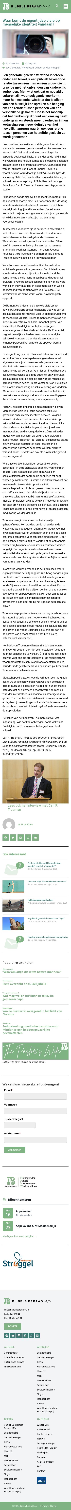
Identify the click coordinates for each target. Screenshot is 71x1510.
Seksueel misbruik (46, 1389)
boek (8, 67)
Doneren (41, 1457)
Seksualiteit (43, 1385)
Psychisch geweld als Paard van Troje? (46, 918)
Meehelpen (42, 1452)
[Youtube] (13, 1335)
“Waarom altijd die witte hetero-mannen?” (47, 881)
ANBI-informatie (45, 1461)
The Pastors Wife (12, 1366)
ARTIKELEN (43, 1347)
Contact (41, 1471)
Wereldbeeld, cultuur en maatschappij (47, 1410)
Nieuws (41, 1438)
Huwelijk (41, 1371)
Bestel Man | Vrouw (47, 1448)
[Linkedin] (37, 1335)
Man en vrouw (44, 1380)
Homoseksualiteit (46, 1366)
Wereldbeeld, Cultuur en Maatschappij (40, 67)
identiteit (16, 67)
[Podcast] (25, 1335)
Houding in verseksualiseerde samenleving (48, 937)
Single (40, 1394)
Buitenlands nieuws (14, 1362)
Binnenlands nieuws (14, 1357)
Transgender (43, 1399)
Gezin (40, 1362)
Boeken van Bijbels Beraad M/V (13, 1427)
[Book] (19, 1335)
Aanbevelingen (44, 1434)
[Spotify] (6, 1335)
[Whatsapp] (31, 1335)
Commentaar (11, 1352)
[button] (57, 5)
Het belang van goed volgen (40, 900)
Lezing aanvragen (46, 1443)
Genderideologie (45, 1357)
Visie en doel (43, 1429)
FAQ (39, 1466)
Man (39, 1376)
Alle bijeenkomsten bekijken (20, 1236)
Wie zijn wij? (43, 1425)
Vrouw (40, 1403)
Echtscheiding (44, 1352)
